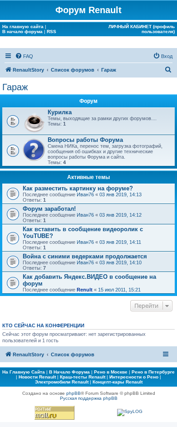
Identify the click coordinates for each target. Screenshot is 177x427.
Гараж (15, 87)
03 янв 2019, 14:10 (120, 262)
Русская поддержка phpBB (89, 398)
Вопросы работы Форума (85, 139)
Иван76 (85, 194)
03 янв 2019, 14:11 (120, 242)
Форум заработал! (49, 208)
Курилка (60, 112)
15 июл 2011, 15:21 (119, 289)
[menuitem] (24, 56)
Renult (85, 289)
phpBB (73, 393)
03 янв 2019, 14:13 (120, 194)
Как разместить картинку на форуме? (78, 188)
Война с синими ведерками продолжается (85, 256)
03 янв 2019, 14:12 (120, 215)
